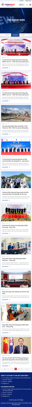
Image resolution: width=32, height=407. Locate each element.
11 (21, 369)
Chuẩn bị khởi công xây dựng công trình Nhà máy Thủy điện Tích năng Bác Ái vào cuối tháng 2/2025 (15, 193)
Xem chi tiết (5, 67)
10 (18, 369)
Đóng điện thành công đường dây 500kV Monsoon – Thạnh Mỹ (14, 259)
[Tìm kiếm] (27, 5)
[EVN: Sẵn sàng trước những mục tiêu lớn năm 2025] (16, 279)
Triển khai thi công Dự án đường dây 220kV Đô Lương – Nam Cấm (15, 226)
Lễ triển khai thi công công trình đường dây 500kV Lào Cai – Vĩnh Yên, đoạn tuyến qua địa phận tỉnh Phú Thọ (16, 61)
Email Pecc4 (28, 0)
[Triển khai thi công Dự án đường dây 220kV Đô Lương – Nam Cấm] (16, 212)
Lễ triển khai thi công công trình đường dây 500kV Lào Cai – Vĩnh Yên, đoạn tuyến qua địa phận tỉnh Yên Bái (16, 94)
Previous (1, 34)
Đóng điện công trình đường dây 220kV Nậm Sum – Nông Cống (15, 325)
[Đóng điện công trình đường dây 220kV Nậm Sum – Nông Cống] (16, 312)
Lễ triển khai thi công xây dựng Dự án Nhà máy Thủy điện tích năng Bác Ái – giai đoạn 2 (15, 160)
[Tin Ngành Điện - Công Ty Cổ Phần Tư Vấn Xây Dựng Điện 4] (8, 4)
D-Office (21, 0)
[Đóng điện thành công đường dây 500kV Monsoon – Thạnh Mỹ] (16, 246)
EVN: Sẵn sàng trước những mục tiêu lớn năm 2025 (15, 292)
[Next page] (24, 369)
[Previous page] (7, 369)
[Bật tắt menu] (30, 5)
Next (31, 34)
